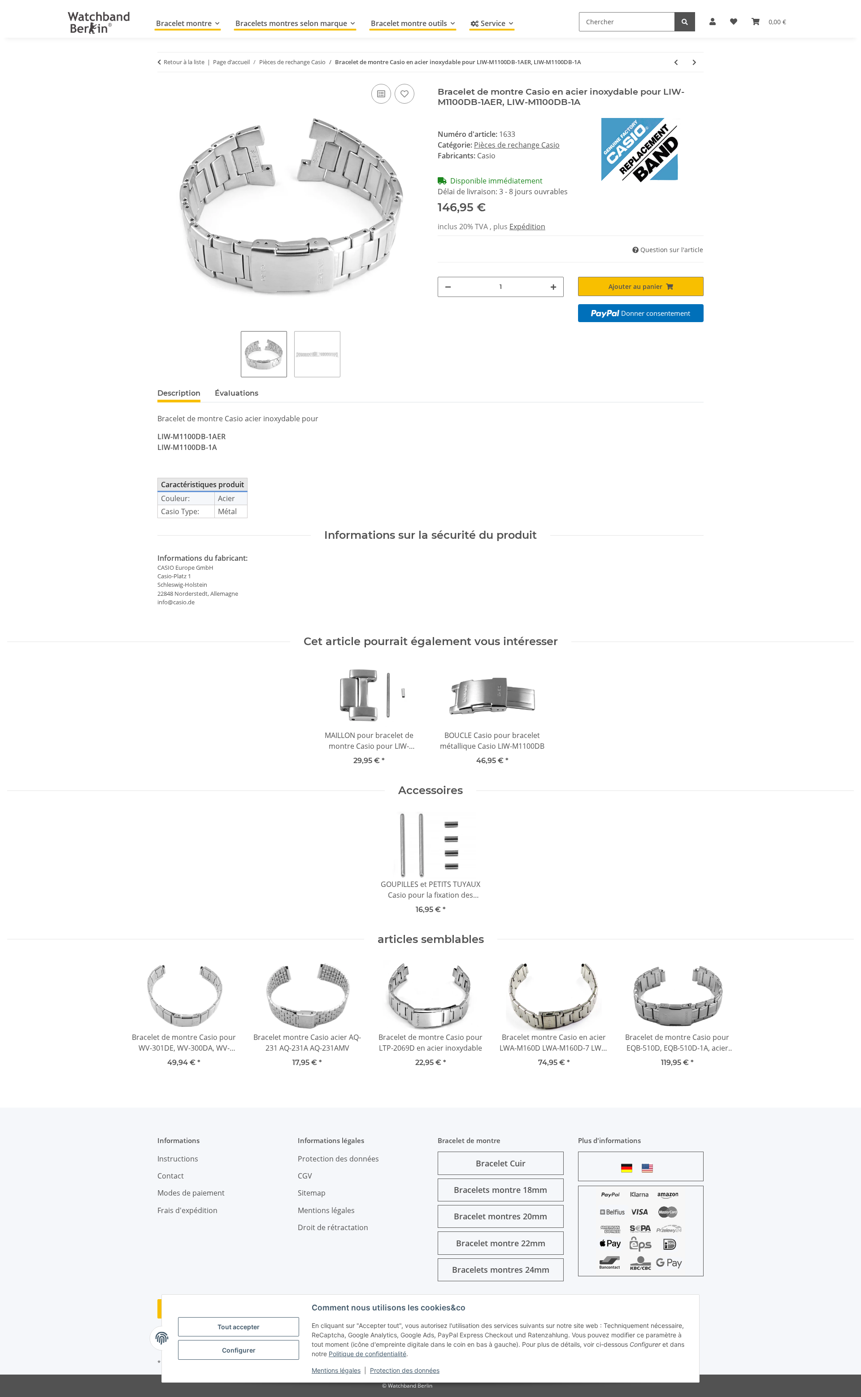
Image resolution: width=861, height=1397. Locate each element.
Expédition (527, 226)
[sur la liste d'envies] (404, 94)
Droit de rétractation (333, 1227)
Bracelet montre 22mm (500, 1243)
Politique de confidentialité (367, 1354)
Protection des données (404, 1370)
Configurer (239, 1350)
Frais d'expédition (187, 1210)
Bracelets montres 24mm (500, 1269)
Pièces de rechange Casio (517, 145)
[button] (712, 21)
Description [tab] (178, 393)
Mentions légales (336, 1370)
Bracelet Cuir (501, 1163)
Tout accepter (238, 1327)
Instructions (177, 1159)
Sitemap (312, 1193)
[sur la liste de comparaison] (381, 94)
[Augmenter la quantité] (553, 287)
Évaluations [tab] (236, 393)
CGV (305, 1176)
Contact (170, 1176)
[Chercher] (684, 21)
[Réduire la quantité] (448, 287)
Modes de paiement (191, 1193)
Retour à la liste (184, 62)
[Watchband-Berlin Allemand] (629, 1168)
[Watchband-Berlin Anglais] (650, 1168)
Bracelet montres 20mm (500, 1216)
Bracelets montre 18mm (500, 1189)
